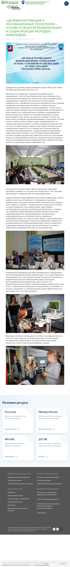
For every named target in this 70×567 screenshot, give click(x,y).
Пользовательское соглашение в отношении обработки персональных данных (48, 506)
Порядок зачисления (15, 480)
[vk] (54, 529)
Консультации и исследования (18, 499)
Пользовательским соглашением (42, 564)
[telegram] (57, 529)
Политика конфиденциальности (48, 499)
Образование (41, 513)
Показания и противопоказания (19, 477)
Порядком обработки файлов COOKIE (21, 564)
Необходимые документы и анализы (20, 484)
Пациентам (11, 492)
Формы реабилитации (15, 495)
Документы (12, 505)
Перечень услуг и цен (15, 502)
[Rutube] (61, 529)
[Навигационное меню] (66, 3)
